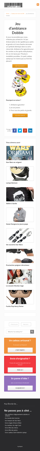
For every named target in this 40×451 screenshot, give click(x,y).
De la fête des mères (11, 428)
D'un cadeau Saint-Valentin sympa (16, 432)
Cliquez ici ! (20, 388)
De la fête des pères (11, 430)
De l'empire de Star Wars (13, 420)
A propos (20, 446)
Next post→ (26, 324)
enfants (7, 416)
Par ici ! (20, 370)
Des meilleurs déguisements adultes (16, 414)
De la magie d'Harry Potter (13, 423)
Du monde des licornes (12, 418)
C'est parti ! (20, 350)
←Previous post (14, 324)
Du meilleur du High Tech (13, 425)
